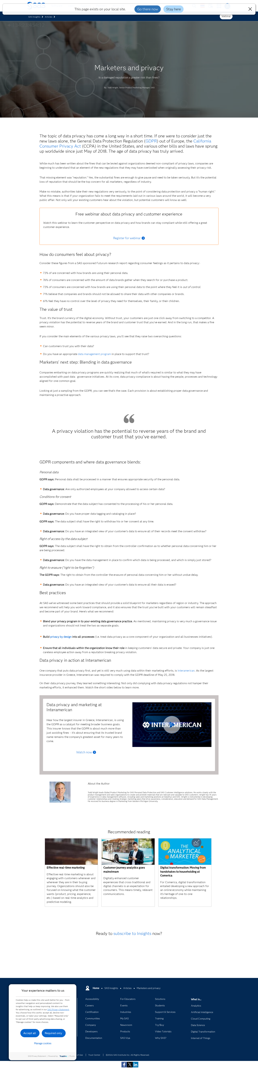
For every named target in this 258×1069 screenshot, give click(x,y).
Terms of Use (77, 1055)
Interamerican (186, 670)
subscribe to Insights (132, 933)
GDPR (151, 141)
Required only (53, 1033)
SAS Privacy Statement (58, 1009)
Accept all (29, 1033)
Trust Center (94, 1055)
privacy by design (61, 636)
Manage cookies (42, 1043)
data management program (94, 354)
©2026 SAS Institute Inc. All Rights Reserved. (128, 1055)
